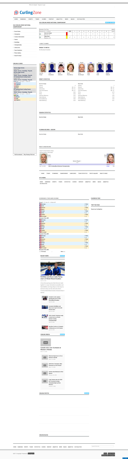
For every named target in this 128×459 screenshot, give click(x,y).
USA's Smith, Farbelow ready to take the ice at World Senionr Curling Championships (56, 318)
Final (87, 204)
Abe (17, 98)
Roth (43, 213)
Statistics (67, 181)
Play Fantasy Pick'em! (29, 154)
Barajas (44, 204)
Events (31, 19)
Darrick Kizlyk (48, 33)
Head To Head (17, 55)
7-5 (113, 166)
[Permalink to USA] (45, 316)
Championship (18, 45)
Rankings (23, 19)
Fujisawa (18, 84)
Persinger (44, 216)
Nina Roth (47, 36)
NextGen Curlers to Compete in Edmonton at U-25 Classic (56, 327)
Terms (105, 453)
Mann (43, 209)
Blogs (72, 19)
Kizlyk (43, 211)
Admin (113, 29)
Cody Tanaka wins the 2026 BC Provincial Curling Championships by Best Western (55, 382)
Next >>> (63, 251)
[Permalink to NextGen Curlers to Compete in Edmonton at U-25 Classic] (45, 327)
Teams (37, 19)
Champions (17, 34)
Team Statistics (18, 50)
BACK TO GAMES (44, 43)
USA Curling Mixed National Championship (58, 166)
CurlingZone (31, 453)
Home (16, 19)
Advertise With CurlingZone (108, 455)
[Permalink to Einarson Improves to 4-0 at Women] (45, 357)
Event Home (17, 31)
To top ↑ (125, 458)
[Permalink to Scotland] (45, 307)
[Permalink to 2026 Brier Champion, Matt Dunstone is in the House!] (45, 365)
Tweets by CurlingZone (96, 209)
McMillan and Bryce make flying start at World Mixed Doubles (51, 278)
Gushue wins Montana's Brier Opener (56, 372)
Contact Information (19, 37)
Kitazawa (18, 83)
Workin (43, 207)
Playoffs (30, 71)
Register (40, 4)
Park (17, 87)
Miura (17, 86)
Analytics (59, 19)
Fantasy (51, 19)
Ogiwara (18, 100)
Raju (17, 95)
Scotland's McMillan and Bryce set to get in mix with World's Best (55, 307)
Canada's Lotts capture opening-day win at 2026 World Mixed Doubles (55, 298)
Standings (16, 42)
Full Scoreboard (18, 154)
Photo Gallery (17, 53)
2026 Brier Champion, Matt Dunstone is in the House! (55, 364)
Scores (44, 19)
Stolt (43, 206)
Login (44, 4)
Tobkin (43, 214)
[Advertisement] (25, 127)
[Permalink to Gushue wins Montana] (45, 373)
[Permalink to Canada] (45, 298)
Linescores (17, 47)
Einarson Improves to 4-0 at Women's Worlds (55, 356)
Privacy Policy (111, 453)
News (66, 19)
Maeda (18, 97)
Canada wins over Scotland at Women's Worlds (50, 349)
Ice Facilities (81, 19)
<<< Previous (42, 251)
